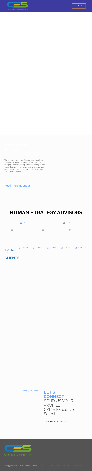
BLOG (69, 466)
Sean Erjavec (46, 367)
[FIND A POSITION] (18, 230)
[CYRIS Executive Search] (17, 6)
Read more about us (17, 185)
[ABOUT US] (67, 223)
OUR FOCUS (60, 466)
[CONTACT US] (74, 230)
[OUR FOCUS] (25, 223)
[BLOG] (46, 230)
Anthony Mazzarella (45, 328)
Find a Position (79, 6)
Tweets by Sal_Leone (29, 391)
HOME (42, 466)
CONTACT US (78, 466)
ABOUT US (50, 466)
